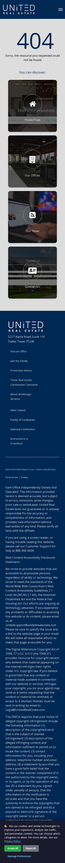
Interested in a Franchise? (19, 441)
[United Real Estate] (19, 9)
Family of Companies (22, 419)
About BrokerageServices (20, 396)
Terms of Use (11, 477)
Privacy (24, 477)
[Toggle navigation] (60, 9)
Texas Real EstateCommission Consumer (24, 382)
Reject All (31, 848)
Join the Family (19, 361)
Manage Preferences (19, 856)
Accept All (13, 848)
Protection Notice (21, 370)
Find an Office (18, 351)
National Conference (22, 429)
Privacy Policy (12, 841)
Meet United (17, 410)
